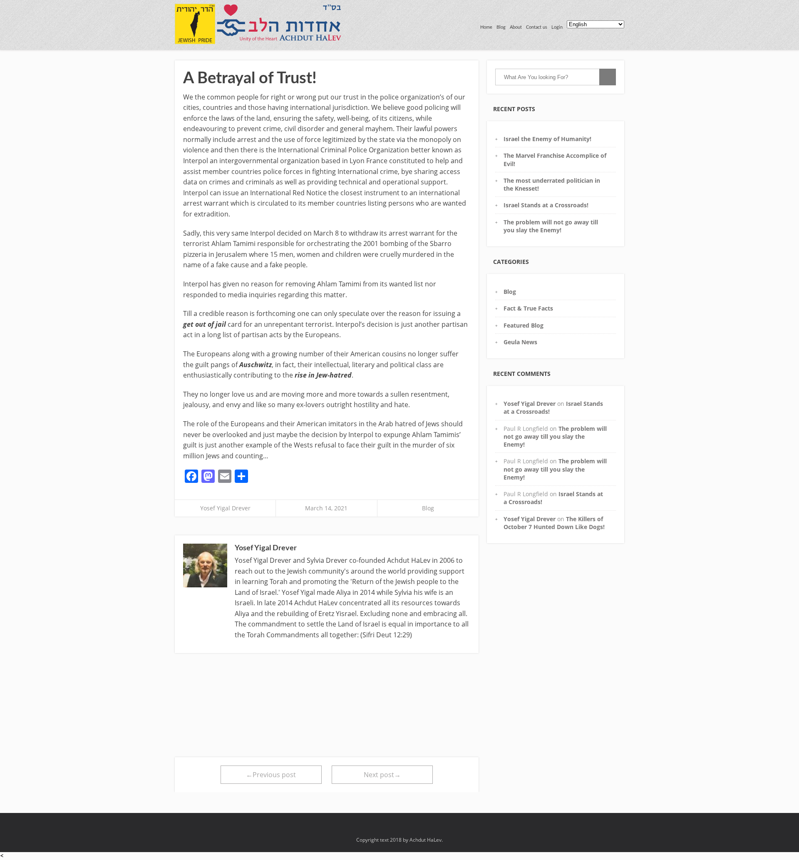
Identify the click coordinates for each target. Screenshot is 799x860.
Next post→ (382, 774)
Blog (501, 27)
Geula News (520, 342)
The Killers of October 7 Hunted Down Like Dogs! (554, 523)
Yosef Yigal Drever (225, 508)
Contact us (536, 27)
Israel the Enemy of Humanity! (547, 139)
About (516, 27)
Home (486, 27)
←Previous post (271, 774)
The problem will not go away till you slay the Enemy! (551, 226)
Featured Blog (523, 325)
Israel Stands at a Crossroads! (546, 205)
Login (557, 27)
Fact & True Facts (528, 308)
